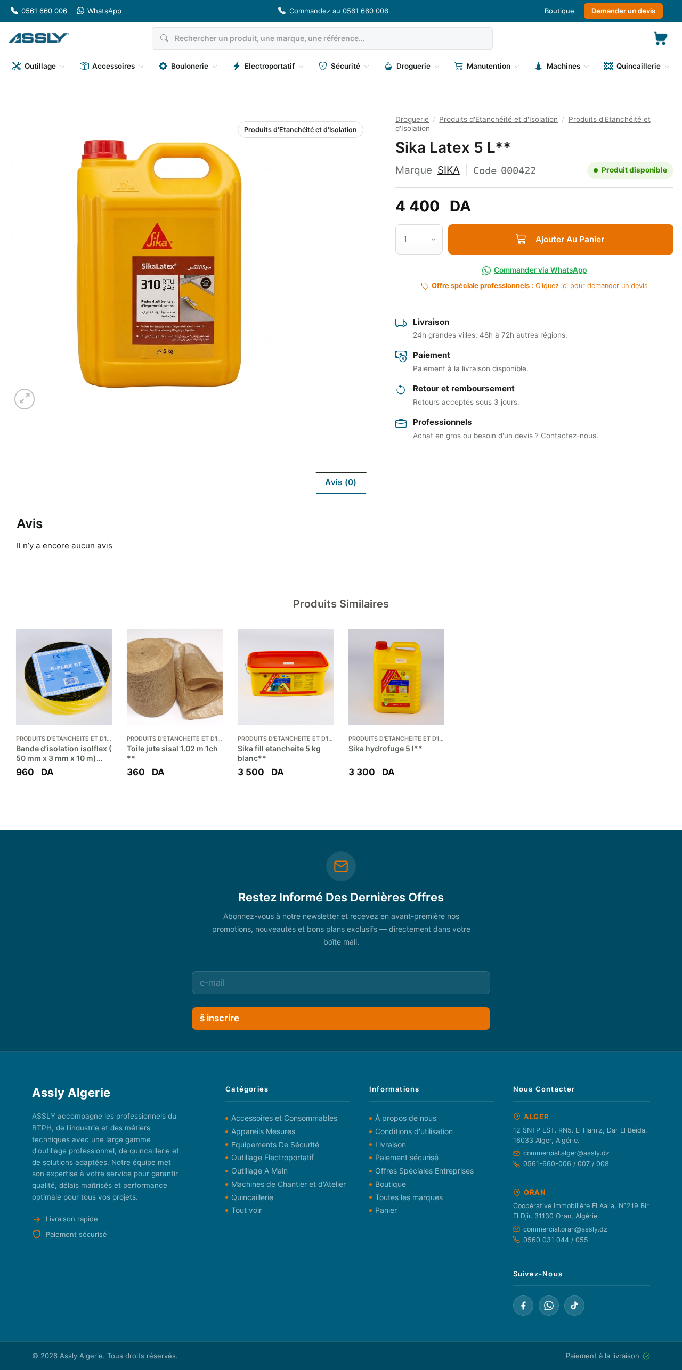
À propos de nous (405, 1117)
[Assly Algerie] (38, 38)
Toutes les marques (409, 1197)
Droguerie (412, 119)
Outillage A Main (259, 1170)
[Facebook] (523, 1305)
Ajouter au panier (569, 239)
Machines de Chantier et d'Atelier (288, 1183)
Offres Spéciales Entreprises (424, 1170)
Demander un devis (623, 10)
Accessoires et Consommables (284, 1117)
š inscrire (219, 1018)
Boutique (559, 10)
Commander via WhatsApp (540, 270)
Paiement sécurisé (407, 1157)
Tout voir (246, 1210)
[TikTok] (574, 1305)
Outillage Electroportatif (272, 1157)
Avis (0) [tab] (340, 482)
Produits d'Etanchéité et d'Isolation (300, 130)
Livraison (390, 1144)
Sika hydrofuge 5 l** (385, 748)
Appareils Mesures (263, 1131)
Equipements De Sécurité (275, 1144)
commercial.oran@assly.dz (565, 1229)
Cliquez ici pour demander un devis (540, 286)
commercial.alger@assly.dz (566, 1153)
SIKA (448, 170)
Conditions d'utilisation (414, 1131)
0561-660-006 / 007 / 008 (566, 1164)
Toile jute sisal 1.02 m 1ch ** (172, 753)
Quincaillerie (252, 1197)
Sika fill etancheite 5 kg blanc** (279, 753)
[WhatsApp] (549, 1305)
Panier (386, 1210)
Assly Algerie (81, 1355)
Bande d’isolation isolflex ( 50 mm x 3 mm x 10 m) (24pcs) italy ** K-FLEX (64, 753)
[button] (661, 38)
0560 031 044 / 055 (555, 1240)
